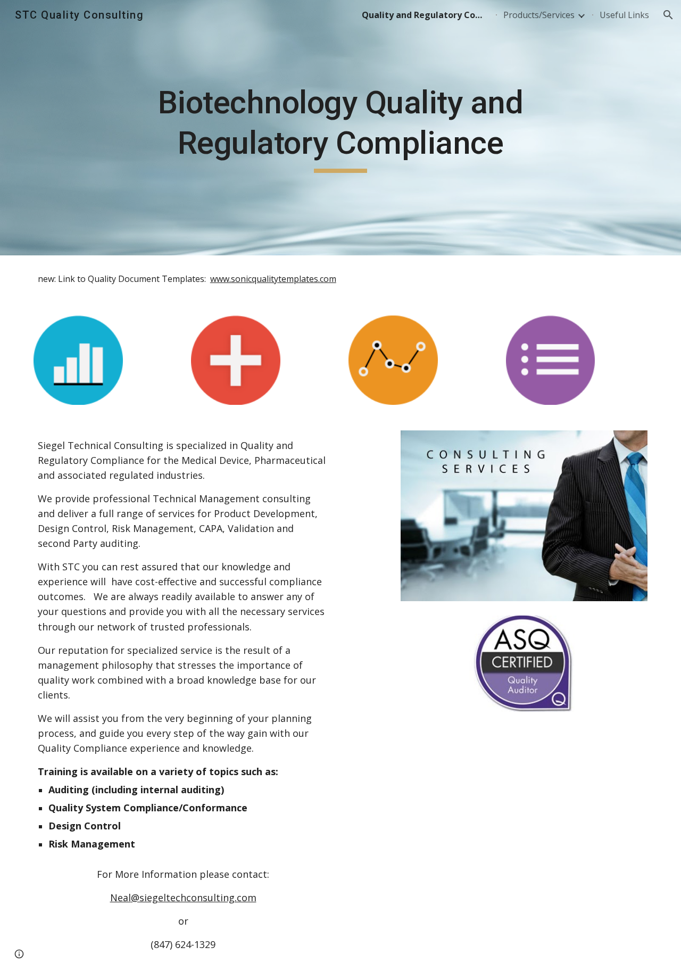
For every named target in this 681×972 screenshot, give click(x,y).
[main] (340, 127)
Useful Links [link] (624, 15)
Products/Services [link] (539, 15)
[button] (668, 15)
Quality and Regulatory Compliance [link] (425, 15)
